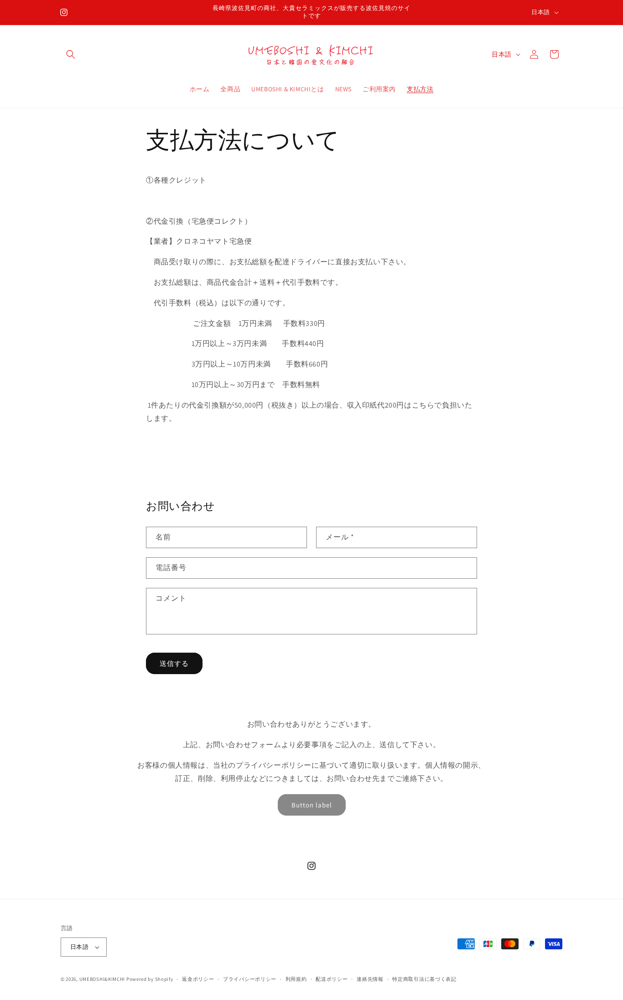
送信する (174, 663)
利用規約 (296, 979)
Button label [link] (311, 805)
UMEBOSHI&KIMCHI (102, 979)
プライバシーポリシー (249, 979)
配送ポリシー (332, 979)
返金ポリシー (198, 979)
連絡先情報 (370, 979)
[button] (71, 54)
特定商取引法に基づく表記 (424, 979)
